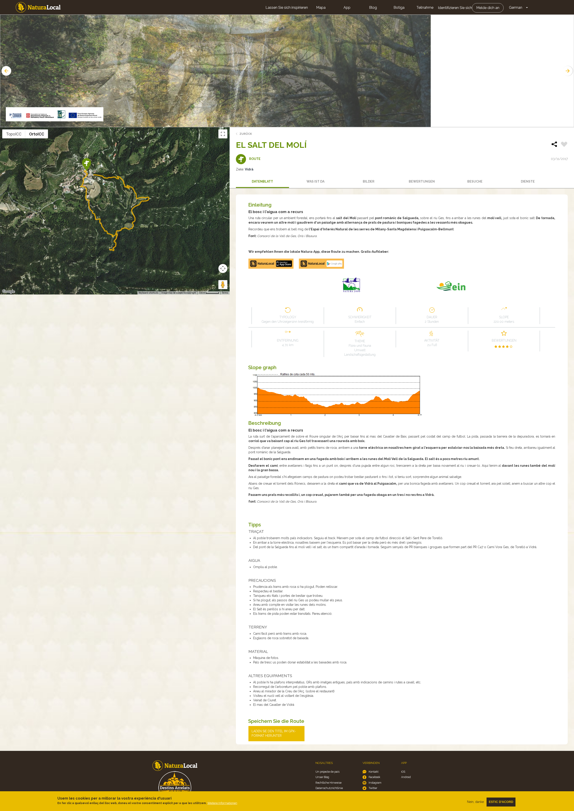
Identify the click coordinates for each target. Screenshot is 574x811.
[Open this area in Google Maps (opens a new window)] (8, 291)
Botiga (399, 7)
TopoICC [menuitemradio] (14, 134)
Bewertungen (422, 181)
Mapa (321, 7)
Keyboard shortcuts (149, 293)
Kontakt (373, 771)
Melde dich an (487, 8)
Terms (225, 293)
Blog (373, 7)
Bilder (368, 181)
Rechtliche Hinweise (328, 782)
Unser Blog (322, 777)
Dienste (528, 181)
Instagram (375, 782)
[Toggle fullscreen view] (222, 133)
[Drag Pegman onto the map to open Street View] (222, 284)
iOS (403, 771)
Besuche (475, 181)
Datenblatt (262, 181)
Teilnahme (424, 7)
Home (38, 7)
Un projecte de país (327, 771)
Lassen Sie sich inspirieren (286, 7)
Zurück (245, 133)
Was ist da (315, 181)
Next (568, 70)
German (515, 7)
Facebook (374, 777)
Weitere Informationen (222, 803)
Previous (5, 70)
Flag (564, 144)
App (347, 7)
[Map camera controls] (222, 268)
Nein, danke (475, 802)
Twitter (373, 788)
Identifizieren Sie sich (455, 8)
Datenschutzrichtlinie (329, 788)
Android (406, 777)
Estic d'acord (501, 802)
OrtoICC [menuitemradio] (36, 134)
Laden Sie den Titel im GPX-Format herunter (274, 733)
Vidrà (249, 169)
